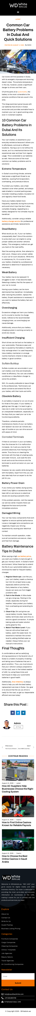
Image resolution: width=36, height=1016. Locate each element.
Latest (18, 19)
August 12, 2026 (8, 819)
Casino (18, 819)
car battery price (24, 556)
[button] (18, 12)
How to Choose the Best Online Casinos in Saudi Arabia (14, 859)
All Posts (18, 727)
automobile (22, 92)
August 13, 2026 (8, 783)
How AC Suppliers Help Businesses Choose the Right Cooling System (17, 789)
